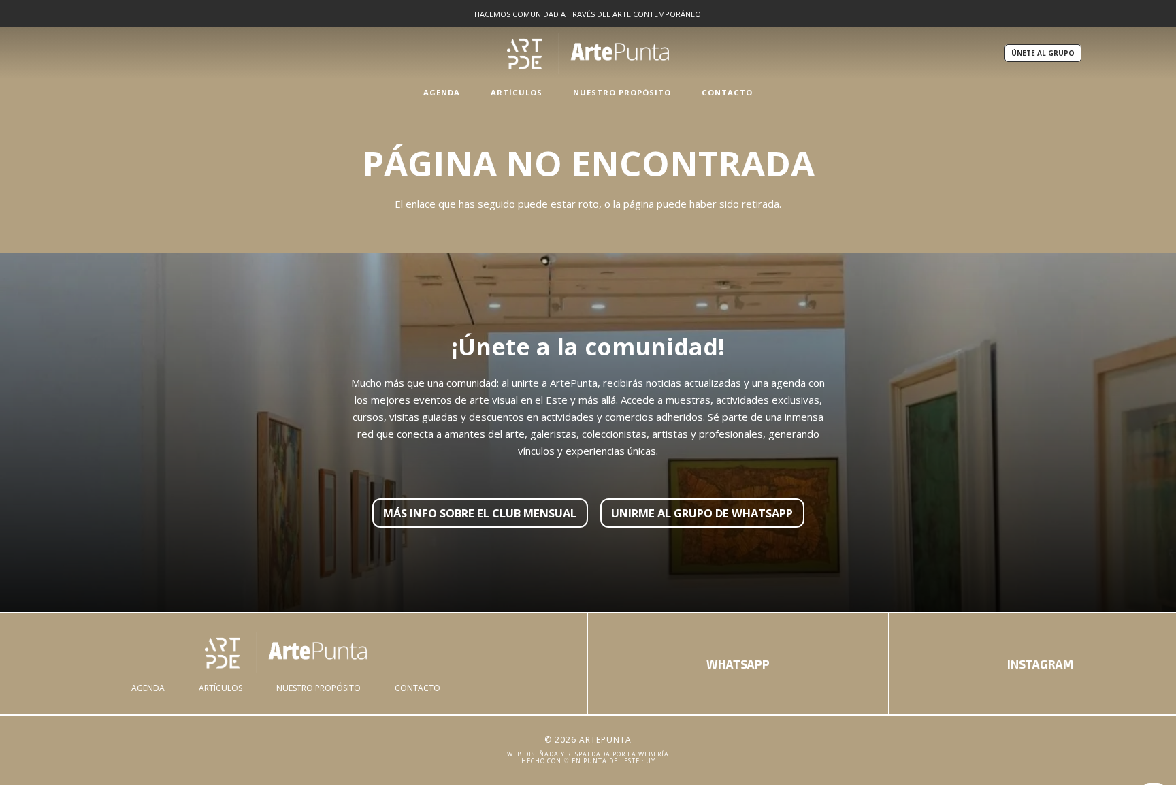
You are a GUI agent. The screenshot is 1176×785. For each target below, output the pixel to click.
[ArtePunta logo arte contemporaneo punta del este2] (588, 53)
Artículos (220, 688)
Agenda (148, 688)
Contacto (417, 688)
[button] (467, 92)
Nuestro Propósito (318, 688)
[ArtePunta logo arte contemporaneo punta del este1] (286, 652)
